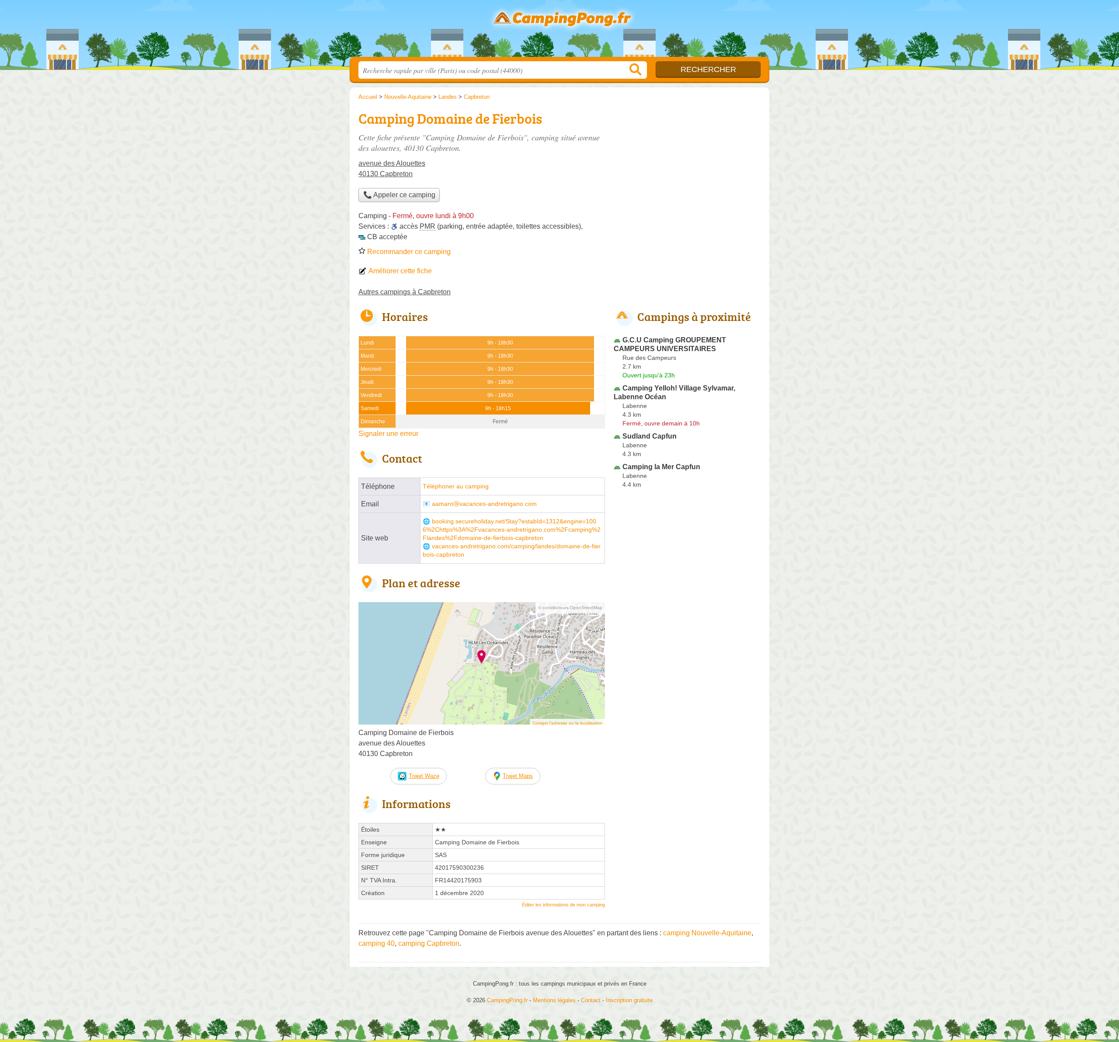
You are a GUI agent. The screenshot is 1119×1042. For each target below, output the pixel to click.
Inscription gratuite (629, 1000)
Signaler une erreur (388, 433)
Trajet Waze (424, 776)
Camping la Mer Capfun (661, 466)
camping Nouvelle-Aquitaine (707, 933)
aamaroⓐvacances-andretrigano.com (484, 504)
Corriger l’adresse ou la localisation (567, 723)
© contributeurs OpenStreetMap (570, 607)
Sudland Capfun (649, 436)
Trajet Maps (518, 776)
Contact (591, 1000)
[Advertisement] (687, 695)
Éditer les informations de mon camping (563, 904)
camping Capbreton (428, 943)
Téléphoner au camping (456, 486)
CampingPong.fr (559, 31)
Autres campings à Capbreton (404, 292)
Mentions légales (554, 1000)
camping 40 (376, 943)
